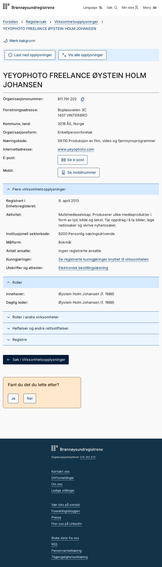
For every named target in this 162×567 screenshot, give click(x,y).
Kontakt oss (60, 471)
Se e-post (75, 160)
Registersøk (36, 22)
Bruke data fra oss (65, 538)
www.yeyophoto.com (76, 149)
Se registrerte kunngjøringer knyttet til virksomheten (103, 259)
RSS (54, 544)
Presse (56, 517)
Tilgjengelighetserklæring (69, 557)
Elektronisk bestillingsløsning (83, 268)
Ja (13, 398)
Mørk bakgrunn (22, 41)
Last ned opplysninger (33, 55)
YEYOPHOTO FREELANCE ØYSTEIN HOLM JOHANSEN (49, 29)
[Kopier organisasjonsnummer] (82, 99)
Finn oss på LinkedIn (66, 524)
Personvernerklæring (66, 551)
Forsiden (10, 22)
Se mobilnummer (81, 172)
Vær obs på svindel (65, 505)
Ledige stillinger (62, 490)
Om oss (57, 484)
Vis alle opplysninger (85, 55)
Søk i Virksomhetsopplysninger (39, 359)
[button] (93, 8)
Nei (30, 398)
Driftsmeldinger (62, 478)
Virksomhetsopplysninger (76, 22)
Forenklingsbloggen (65, 511)
